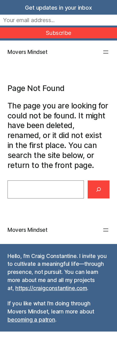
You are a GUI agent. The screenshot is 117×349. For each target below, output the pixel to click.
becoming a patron (31, 319)
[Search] (99, 189)
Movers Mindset (27, 52)
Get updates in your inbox (58, 7)
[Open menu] (106, 52)
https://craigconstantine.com (51, 288)
